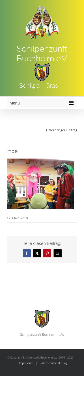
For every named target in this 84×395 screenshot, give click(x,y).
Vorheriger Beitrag (63, 130)
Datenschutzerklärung (53, 363)
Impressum (26, 363)
